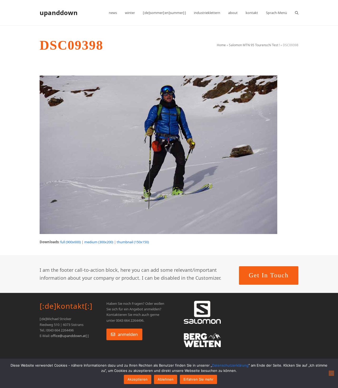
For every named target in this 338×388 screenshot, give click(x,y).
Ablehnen (165, 379)
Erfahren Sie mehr (198, 379)
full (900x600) (70, 242)
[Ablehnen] (331, 373)
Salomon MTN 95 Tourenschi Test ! (254, 45)
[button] (296, 12)
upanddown (59, 12)
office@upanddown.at (68, 335)
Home (221, 45)
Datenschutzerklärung (230, 365)
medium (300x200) (98, 242)
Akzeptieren (138, 379)
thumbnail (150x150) (133, 242)
